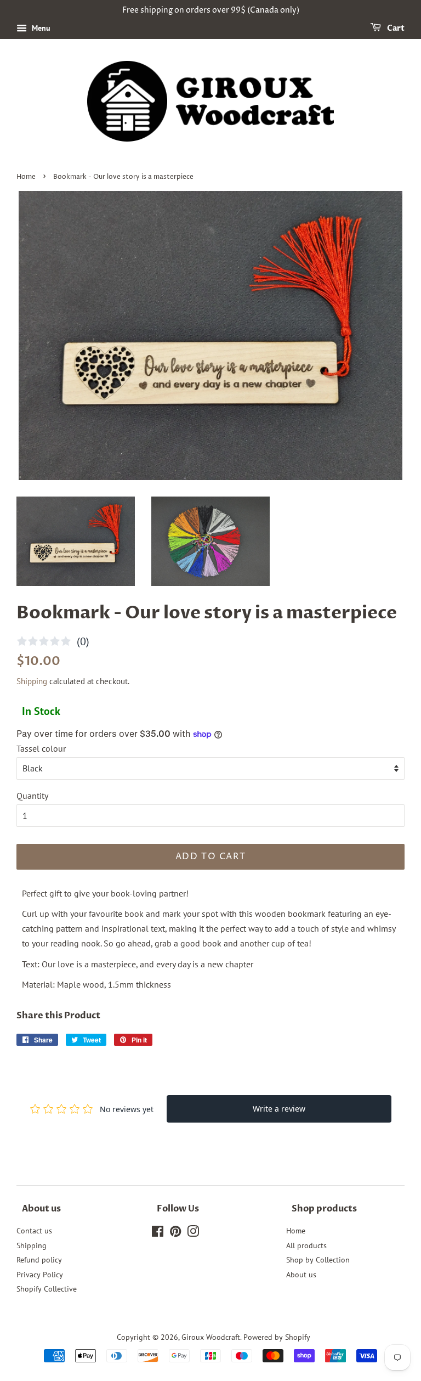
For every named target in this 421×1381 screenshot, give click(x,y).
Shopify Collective (46, 1289)
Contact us (34, 1231)
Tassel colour (41, 748)
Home (26, 177)
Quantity (32, 795)
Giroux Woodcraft (210, 1337)
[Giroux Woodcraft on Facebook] (157, 1233)
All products (306, 1245)
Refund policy (39, 1260)
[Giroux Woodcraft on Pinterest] (175, 1233)
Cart (395, 28)
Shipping (31, 681)
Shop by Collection (318, 1260)
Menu (40, 28)
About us (301, 1274)
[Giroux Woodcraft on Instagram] (193, 1233)
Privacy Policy (39, 1274)
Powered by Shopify (276, 1337)
